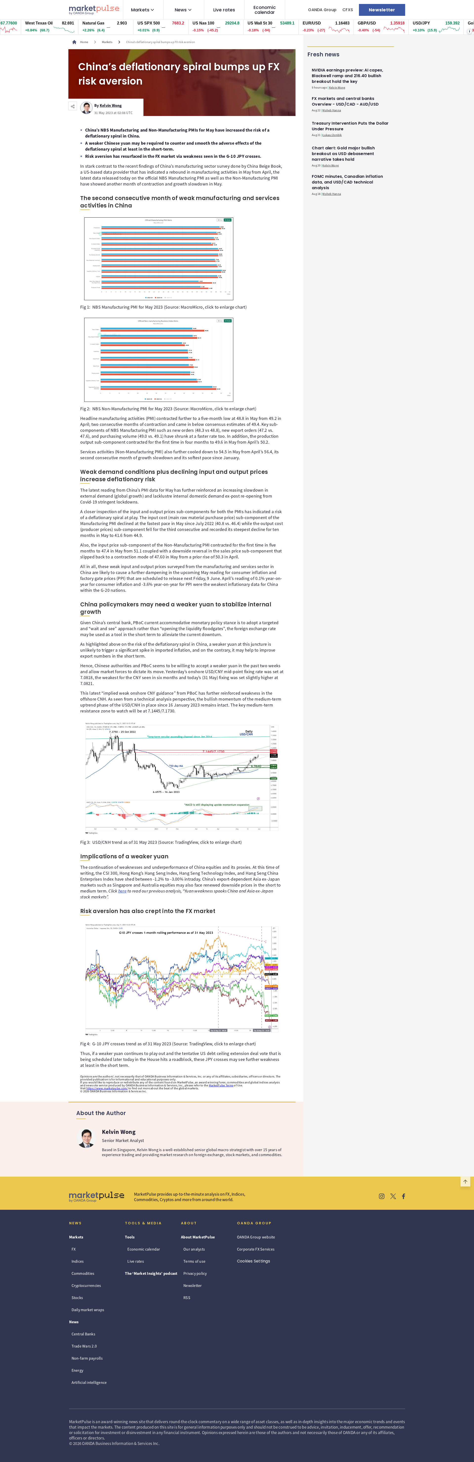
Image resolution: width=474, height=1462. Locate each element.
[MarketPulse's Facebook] (403, 1196)
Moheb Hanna (331, 110)
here (122, 891)
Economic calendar (265, 10)
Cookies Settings (253, 1261)
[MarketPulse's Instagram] (382, 1196)
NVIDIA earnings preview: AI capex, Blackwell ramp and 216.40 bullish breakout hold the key (347, 75)
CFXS (347, 10)
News (181, 9)
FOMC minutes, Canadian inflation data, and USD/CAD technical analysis (347, 182)
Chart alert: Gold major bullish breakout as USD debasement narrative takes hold (343, 153)
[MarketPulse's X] (393, 1197)
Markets (140, 9)
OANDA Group (322, 10)
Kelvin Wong (111, 104)
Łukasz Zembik (332, 135)
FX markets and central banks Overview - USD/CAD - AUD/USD (345, 101)
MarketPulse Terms (221, 1085)
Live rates (224, 9)
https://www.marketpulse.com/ (107, 1088)
